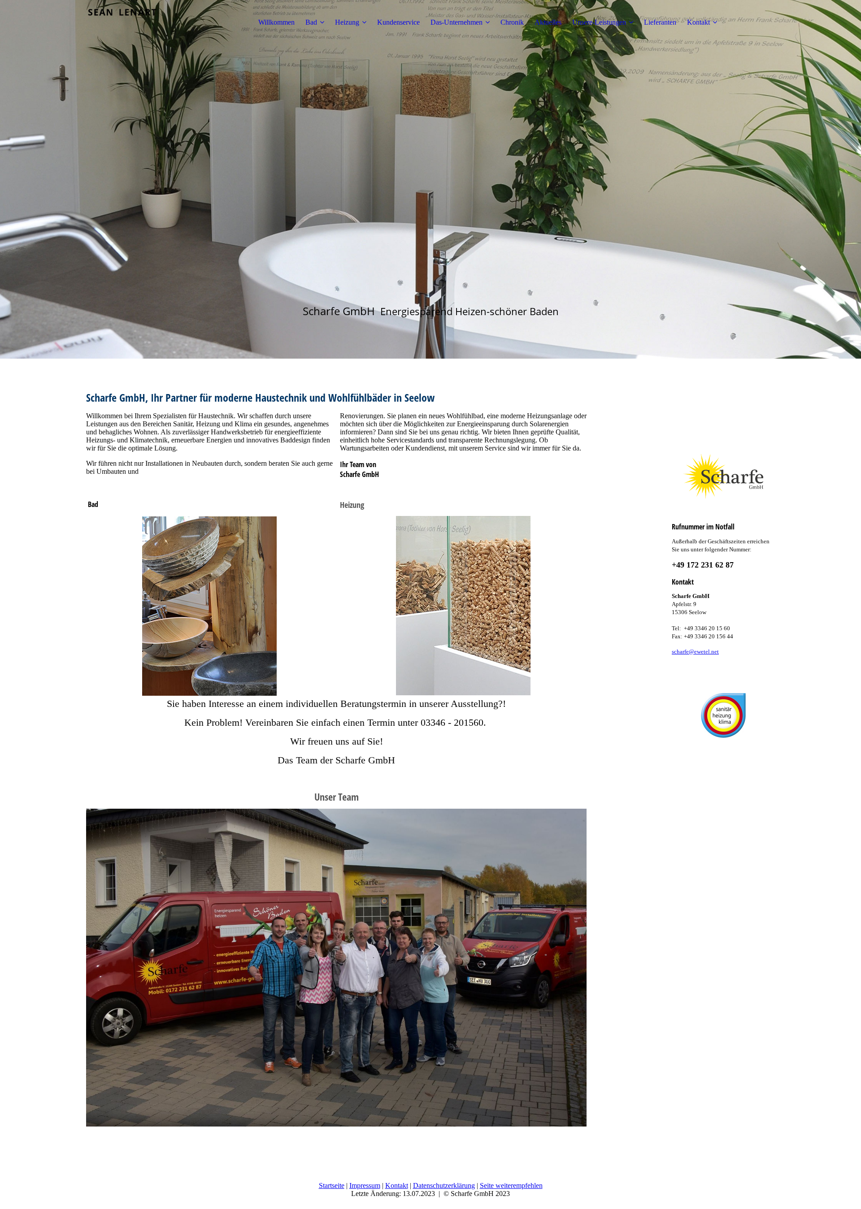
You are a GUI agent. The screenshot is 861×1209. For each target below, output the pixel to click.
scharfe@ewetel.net (695, 651)
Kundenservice (398, 22)
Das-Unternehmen (456, 22)
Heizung (347, 22)
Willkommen (276, 22)
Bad (311, 22)
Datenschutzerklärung (444, 1185)
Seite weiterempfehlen (511, 1185)
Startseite (331, 1185)
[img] (142, 22)
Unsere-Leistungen (599, 22)
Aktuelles (548, 22)
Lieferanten (660, 22)
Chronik (512, 22)
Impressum (364, 1185)
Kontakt (698, 22)
